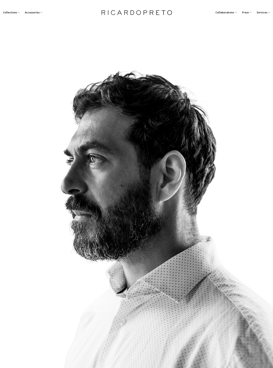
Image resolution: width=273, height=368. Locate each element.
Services (262, 12)
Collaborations (224, 12)
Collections (10, 12)
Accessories (32, 12)
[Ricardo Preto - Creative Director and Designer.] (136, 12)
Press (245, 12)
